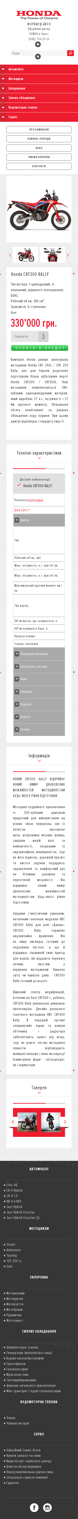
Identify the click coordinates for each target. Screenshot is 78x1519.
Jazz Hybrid (14, 1206)
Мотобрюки (14, 1309)
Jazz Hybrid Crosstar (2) (23, 1217)
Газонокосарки (17, 1369)
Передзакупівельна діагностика (29, 1471)
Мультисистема (17, 1374)
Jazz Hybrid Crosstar (20, 1212)
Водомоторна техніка (23, 107)
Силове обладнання (22, 98)
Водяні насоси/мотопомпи (25, 1358)
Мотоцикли (16, 79)
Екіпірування (17, 88)
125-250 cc (14, 1260)
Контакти (39, 166)
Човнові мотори (17, 1423)
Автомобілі (16, 69)
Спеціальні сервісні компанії (27, 1477)
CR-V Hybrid (14, 1190)
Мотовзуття (14, 1304)
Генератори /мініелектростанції (29, 1352)
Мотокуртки (14, 1298)
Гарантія (12, 1482)
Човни (10, 1417)
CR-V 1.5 (12, 1195)
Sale (9, 1266)
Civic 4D (12, 1184)
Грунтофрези (16, 1363)
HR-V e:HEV (13, 1201)
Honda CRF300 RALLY (37, 485)
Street (10, 1244)
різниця (38, 500)
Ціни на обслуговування (23, 1466)
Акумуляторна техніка (22, 1347)
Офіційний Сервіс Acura (23, 1450)
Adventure (13, 1250)
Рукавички (13, 1315)
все (30, 500)
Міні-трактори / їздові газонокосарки (33, 1390)
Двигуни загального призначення (31, 1385)
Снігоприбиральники (21, 1380)
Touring (11, 1255)
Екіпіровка (39, 1277)
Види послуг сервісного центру (29, 1461)
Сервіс (13, 117)
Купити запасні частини (23, 1455)
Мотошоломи (15, 1293)
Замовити (21, 336)
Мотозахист (14, 1320)
